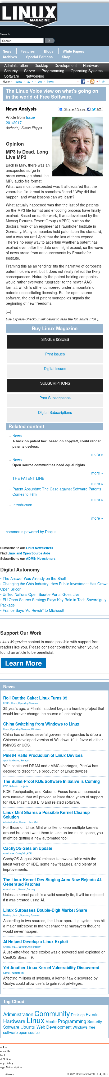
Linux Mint (33, 822)
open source (29, 1032)
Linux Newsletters (39, 547)
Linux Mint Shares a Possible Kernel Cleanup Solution (46, 814)
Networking (34, 76)
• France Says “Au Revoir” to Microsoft (32, 610)
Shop (66, 56)
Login (102, 81)
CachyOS (20, 853)
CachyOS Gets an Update (27, 848)
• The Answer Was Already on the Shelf (33, 578)
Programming (53, 70)
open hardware (11, 760)
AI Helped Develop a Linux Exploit (35, 941)
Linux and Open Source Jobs (29, 553)
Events (92, 1014)
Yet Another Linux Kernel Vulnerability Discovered (51, 967)
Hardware (14, 1021)
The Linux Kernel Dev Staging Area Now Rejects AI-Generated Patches (52, 882)
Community (52, 1013)
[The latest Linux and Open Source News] (91, 81)
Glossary (10, 1074)
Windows (35, 729)
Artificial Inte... (10, 889)
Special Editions (39, 56)
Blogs (48, 51)
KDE (5, 786)
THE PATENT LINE (28, 478)
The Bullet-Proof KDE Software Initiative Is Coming (51, 781)
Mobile (51, 1021)
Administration (10, 822)
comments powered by (31, 531)
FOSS (6, 703)
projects (24, 786)
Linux (14, 703)
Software (11, 76)
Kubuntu (14, 786)
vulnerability (34, 946)
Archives (10, 56)
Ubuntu (27, 1026)
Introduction (22, 504)
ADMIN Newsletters (41, 558)
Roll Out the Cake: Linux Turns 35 (35, 698)
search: (5, 34)
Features (28, 51)
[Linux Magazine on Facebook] (82, 81)
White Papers (73, 51)
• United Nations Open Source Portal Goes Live (39, 594)
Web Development (54, 1027)
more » (97, 454)
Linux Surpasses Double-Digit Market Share (45, 910)
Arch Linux (8, 853)
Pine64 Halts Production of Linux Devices (43, 755)
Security (31, 889)
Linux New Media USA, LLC (91, 1074)
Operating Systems (87, 70)
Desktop (7, 915)
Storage (24, 760)
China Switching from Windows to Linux (41, 724)
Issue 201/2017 (20, 120)
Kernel (22, 822)
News (7, 51)
